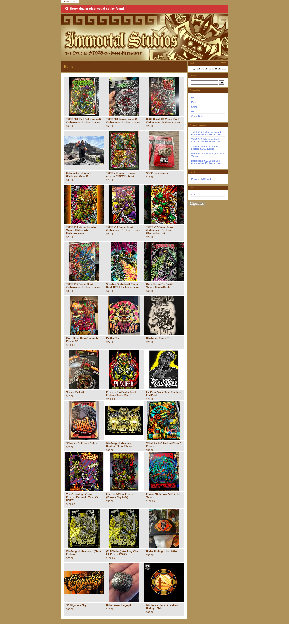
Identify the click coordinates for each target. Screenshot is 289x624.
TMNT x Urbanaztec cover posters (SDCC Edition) (204, 147)
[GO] (221, 82)
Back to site (70, 1)
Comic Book (197, 116)
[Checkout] (219, 69)
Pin (193, 111)
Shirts (194, 107)
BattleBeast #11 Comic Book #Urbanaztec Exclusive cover (206, 162)
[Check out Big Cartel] (197, 203)
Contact (195, 194)
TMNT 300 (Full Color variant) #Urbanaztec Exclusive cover (206, 133)
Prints (194, 102)
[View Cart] (203, 69)
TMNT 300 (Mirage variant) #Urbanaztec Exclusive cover (206, 140)
